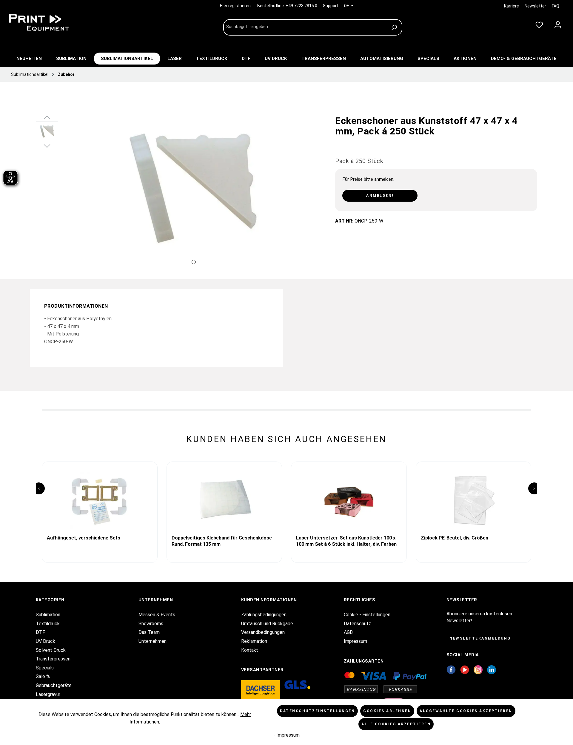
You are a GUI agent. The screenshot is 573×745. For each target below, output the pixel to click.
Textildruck (48, 623)
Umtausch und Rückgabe (267, 623)
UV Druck (45, 641)
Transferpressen (53, 659)
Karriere (511, 6)
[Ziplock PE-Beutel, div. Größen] (473, 501)
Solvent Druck (51, 650)
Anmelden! (380, 196)
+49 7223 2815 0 (301, 5)
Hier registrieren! (236, 5)
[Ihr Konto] (558, 23)
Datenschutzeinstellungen (317, 711)
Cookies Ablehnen (387, 711)
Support (330, 5)
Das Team (149, 632)
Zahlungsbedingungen (263, 614)
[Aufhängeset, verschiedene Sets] (100, 501)
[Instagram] (478, 669)
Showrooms (150, 623)
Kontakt (249, 650)
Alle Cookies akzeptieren (396, 724)
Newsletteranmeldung (480, 638)
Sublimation (48, 614)
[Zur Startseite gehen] (51, 22)
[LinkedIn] (491, 669)
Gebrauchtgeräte (54, 685)
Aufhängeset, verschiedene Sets (83, 538)
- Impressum (286, 735)
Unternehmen (152, 641)
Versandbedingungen (263, 632)
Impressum (355, 641)
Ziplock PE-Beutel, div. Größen (454, 538)
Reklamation (254, 641)
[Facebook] (451, 669)
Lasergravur (48, 694)
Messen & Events (156, 614)
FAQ (555, 6)
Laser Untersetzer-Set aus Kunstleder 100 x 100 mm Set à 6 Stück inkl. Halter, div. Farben (346, 541)
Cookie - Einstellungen (367, 614)
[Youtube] (464, 669)
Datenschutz (357, 623)
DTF (40, 632)
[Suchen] (395, 27)
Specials (45, 668)
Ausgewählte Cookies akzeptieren (466, 711)
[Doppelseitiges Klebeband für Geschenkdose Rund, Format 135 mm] (224, 501)
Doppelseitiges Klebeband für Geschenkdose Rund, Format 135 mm (222, 541)
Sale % (43, 676)
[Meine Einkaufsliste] (539, 23)
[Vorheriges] (68, 194)
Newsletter (535, 6)
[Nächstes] (318, 194)
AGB (348, 632)
